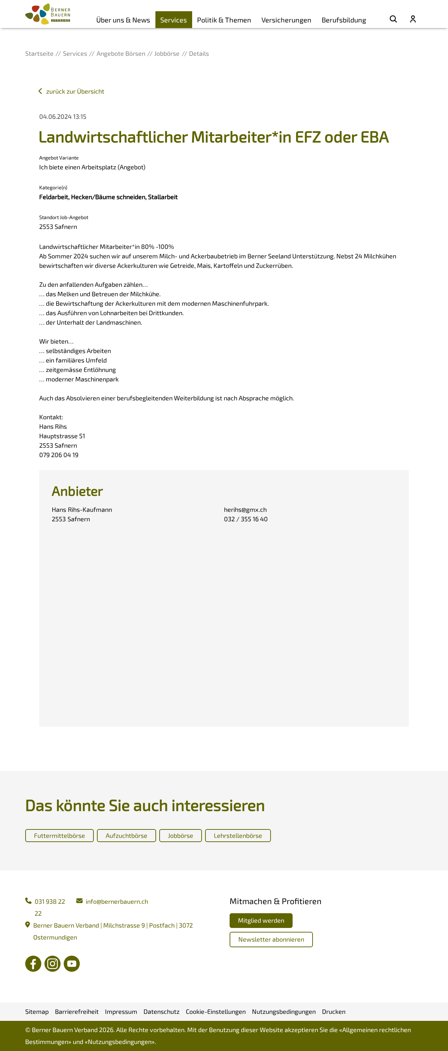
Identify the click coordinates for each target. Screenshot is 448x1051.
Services (173, 19)
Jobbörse (180, 835)
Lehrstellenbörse (238, 835)
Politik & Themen (224, 19)
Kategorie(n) (53, 187)
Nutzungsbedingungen (120, 1041)
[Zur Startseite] (47, 14)
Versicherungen (286, 19)
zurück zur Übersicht (75, 91)
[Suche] (393, 19)
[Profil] (413, 19)
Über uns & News (123, 19)
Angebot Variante (59, 158)
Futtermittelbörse (59, 835)
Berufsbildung (344, 19)
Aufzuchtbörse (126, 835)
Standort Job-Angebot (63, 217)
